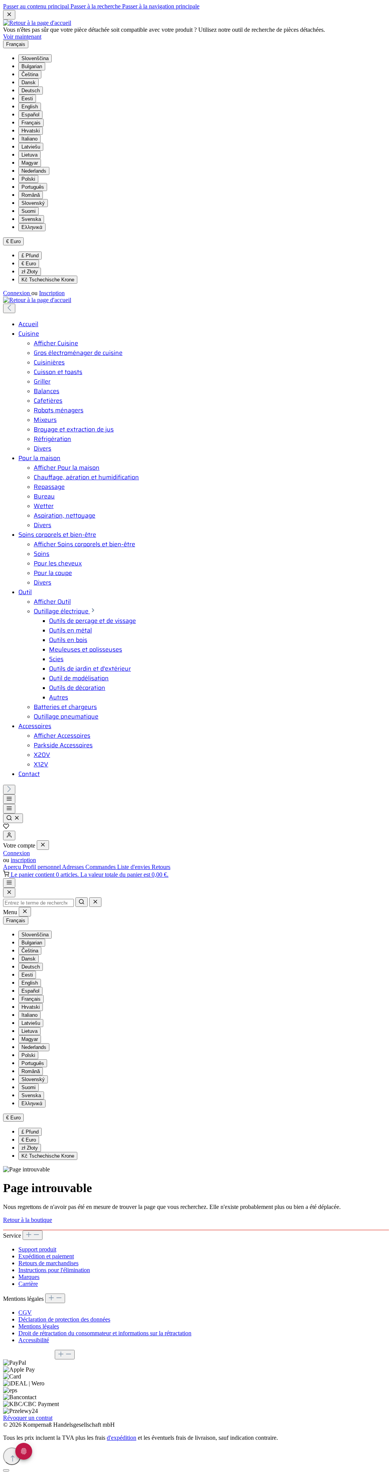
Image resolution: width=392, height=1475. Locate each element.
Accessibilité (33, 1340)
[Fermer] (6, 1470)
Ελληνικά (31, 227)
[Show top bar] (9, 883)
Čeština (29, 74)
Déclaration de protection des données (64, 1319)
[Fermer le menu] (43, 845)
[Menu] (9, 799)
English (29, 106)
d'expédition (121, 1437)
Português (32, 187)
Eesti (27, 98)
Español (30, 115)
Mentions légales (38, 1326)
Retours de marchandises (48, 1263)
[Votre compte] (9, 835)
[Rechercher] (13, 818)
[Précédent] (9, 308)
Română (30, 195)
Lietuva (29, 155)
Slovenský (33, 203)
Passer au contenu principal (36, 6)
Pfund (30, 255)
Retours (161, 867)
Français (31, 123)
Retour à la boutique (27, 1220)
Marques (28, 1277)
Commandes (101, 867)
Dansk (28, 82)
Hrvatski (30, 131)
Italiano (29, 139)
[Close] (9, 892)
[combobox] (38, 903)
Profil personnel (42, 867)
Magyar (29, 163)
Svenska (31, 219)
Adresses (73, 867)
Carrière (28, 1284)
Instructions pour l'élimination (54, 1270)
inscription (23, 860)
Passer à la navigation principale (160, 6)
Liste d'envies (134, 867)
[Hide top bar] (9, 15)
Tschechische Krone (47, 280)
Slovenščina (35, 58)
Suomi (28, 211)
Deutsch (30, 90)
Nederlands (33, 171)
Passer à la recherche (96, 6)
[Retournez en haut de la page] (12, 1456)
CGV (25, 1312)
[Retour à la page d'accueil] (37, 23)
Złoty (29, 271)
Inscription (52, 293)
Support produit (37, 1249)
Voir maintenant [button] (22, 36)
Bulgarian (31, 66)
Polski (28, 179)
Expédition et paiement (46, 1256)
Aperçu (13, 867)
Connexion (17, 293)
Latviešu (30, 147)
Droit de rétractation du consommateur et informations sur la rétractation (104, 1333)
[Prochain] (9, 789)
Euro (28, 263)
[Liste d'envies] (6, 827)
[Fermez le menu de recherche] (95, 902)
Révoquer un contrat (27, 1418)
